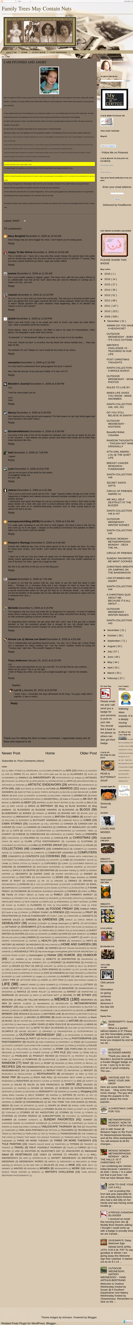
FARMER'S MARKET (81, 894)
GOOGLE (89, 927)
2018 (107, 273)
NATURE (74, 1020)
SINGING (54, 1095)
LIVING (76, 985)
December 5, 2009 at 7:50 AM (35, 579)
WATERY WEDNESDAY (63, 1158)
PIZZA (77, 1042)
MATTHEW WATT (51, 995)
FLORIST (21, 905)
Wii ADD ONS (33, 1165)
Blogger (92, 1317)
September (114, 640)
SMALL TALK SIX (52, 1098)
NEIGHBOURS (90, 1021)
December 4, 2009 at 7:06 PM (30, 452)
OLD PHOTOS (87, 1028)
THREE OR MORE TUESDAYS (72, 1140)
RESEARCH (7, 1074)
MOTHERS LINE (52, 1014)
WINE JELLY (88, 1165)
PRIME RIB (88, 1052)
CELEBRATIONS (43, 831)
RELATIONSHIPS (58, 1067)
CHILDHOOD (13, 838)
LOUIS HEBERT (10, 988)
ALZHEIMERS (8, 778)
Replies (16, 685)
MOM (25, 1010)
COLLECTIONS (12, 848)
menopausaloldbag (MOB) (24, 521)
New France (22, 1024)
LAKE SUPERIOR (23, 976)
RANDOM (8, 1062)
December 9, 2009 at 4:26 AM (63, 639)
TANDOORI (10, 1130)
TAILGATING (91, 1127)
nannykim (14, 362)
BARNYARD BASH (32, 799)
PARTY (32, 1038)
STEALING (11, 1112)
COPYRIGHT (8, 860)
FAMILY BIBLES (26, 895)
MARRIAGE (8, 995)
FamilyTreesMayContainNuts (106, 165)
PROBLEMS (21, 1056)
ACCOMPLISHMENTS (52, 771)
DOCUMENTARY (43, 877)
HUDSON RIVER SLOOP (13, 955)
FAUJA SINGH (38, 898)
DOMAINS (31, 881)
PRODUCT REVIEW (43, 1056)
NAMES (61, 1021)
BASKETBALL (51, 799)
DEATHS (30, 870)
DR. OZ (45, 881)
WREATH (36, 1172)
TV (92, 1147)
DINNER (88, 874)
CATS (16, 830)
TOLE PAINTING (11, 1144)
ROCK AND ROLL (43, 1077)
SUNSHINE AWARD (11, 1123)
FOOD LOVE (80, 905)
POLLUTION (22, 1049)
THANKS (53, 1134)
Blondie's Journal (18, 383)
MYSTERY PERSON (45, 1021)
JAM (37, 966)
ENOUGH (39, 888)
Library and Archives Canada (80, 980)
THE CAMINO (87, 1134)
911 (3, 771)
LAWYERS (89, 976)
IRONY (5, 966)
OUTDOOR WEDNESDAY (37, 1034)
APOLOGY (10, 781)
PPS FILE (60, 1052)
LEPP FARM (58, 980)
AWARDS (66, 788)
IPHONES (89, 962)
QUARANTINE (48, 1059)
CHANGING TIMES (84, 831)
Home (50, 753)
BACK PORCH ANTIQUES (47, 792)
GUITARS (20, 934)
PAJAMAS (88, 1035)
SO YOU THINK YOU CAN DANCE (66, 1102)
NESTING (9, 1024)
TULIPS (70, 1147)
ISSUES (16, 966)
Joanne (12, 294)
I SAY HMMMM (16, 959)
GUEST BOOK (39, 52)
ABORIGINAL (32, 771)
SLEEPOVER (33, 1098)
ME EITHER (84, 995)
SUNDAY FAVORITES (59, 1119)
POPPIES (47, 1049)
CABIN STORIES (12, 823)
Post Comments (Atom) (31, 760)
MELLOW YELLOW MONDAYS (33, 1000)
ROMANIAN (7, 1081)
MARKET (71, 991)
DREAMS (58, 881)
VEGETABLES (23, 1154)
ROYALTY (68, 1081)
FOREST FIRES (88, 909)
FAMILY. (58, 894)
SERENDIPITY (46, 1091)
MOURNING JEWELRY (12, 1017)
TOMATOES (60, 1144)
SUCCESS (71, 1116)
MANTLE (21, 991)
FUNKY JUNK (56, 916)
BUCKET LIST (90, 817)
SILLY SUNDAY (36, 1095)
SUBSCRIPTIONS (51, 1116)
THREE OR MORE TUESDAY (33, 1140)
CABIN (87, 820)
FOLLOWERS (62, 905)
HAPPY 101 (88, 937)
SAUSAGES (7, 1088)
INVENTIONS (73, 962)
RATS (37, 1063)
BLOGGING (68, 809)
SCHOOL (49, 1088)
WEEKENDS (66, 1161)
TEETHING (17, 1134)
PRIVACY (6, 1056)
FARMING (6, 898)
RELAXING (74, 1067)
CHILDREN (29, 838)
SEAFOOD (7, 1091)
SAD (79, 1081)
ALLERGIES (76, 774)
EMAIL (93, 884)
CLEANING (71, 841)
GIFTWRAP (11, 927)
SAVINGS (22, 1088)
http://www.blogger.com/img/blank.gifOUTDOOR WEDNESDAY (66, 951)
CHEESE (20, 834)
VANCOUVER (73, 1151)
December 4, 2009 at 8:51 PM (32, 468)
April (110, 667)
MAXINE (67, 995)
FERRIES (89, 898)
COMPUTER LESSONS (60, 852)
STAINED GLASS (53, 1109)
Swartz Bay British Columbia (25, 1127)
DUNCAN (24, 884)
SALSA (31, 1084)
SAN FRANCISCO (50, 1084)
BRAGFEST (7, 817)
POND (35, 1049)
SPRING (19, 1109)
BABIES (83, 789)
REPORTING (73, 1070)
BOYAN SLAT (87, 813)
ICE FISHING (35, 959)
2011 (107, 305)
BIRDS (31, 806)
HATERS (33, 941)
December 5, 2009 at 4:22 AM (34, 490)
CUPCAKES (50, 863)
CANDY (19, 827)
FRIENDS (58, 912)
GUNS (31, 934)
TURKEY (82, 1147)
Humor (51, 955)
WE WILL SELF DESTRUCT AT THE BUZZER (119, 502)
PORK (59, 1048)
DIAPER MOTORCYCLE (67, 874)
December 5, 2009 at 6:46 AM (48, 542)
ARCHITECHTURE (85, 781)
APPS (70, 781)
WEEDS (52, 1161)
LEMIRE (44, 980)
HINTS (89, 941)
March (111, 673)
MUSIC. (9, 1021)
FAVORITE (53, 898)
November (113, 630)
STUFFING (7, 1116)
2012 (107, 300)
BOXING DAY (68, 813)
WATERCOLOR (39, 1158)
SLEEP (19, 1098)
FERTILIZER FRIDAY (11, 902)
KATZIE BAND (11, 973)
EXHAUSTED (78, 888)
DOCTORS (25, 877)
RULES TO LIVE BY (118, 387)
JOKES (34, 969)
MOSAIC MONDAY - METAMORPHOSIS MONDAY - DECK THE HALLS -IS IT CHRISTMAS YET (116, 1156)
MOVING (45, 1017)
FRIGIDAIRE (76, 912)
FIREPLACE (47, 902)
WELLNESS (81, 1161)
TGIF (43, 1134)
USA (17, 1151)
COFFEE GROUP (52, 845)
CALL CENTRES (51, 824)
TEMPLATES (31, 1134)
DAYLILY (17, 870)
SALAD (18, 1084)
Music (94, 1017)
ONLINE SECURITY (28, 1031)
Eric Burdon (52, 888)
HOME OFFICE (26, 948)
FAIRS (84, 891)
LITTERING (64, 985)
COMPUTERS (87, 852)
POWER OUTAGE (41, 1052)
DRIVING (87, 881)
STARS (69, 1109)
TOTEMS (74, 1144)
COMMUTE (39, 853)
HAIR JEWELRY (78, 934)
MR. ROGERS (80, 1017)
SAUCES (88, 1084)
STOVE (77, 1112)
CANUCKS (46, 827)
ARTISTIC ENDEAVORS (44, 784)
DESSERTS (22, 874)
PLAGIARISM (91, 1042)
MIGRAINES (75, 1007)
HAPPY (75, 937)
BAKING (43, 796)
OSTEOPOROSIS (85, 1031)
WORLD (90, 1168)
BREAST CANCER (42, 817)
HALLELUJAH (11, 937)
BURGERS (24, 820)
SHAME (73, 1091)
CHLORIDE (45, 838)
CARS (93, 827)
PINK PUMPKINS (47, 1042)
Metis (21, 1007)
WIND (61, 1165)
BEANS (5, 802)
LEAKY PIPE (8, 980)
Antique (78, 778)
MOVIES (31, 1017)
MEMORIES (87, 1000)
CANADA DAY (85, 823)
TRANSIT (6, 1147)
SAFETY (90, 1081)
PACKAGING (74, 1035)
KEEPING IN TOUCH (30, 973)
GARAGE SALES (11, 919)
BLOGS (85, 809)
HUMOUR (90, 955)
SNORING (6, 1102)
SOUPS (52, 1105)
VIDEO (43, 1154)
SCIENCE (64, 1088)
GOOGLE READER (10, 930)
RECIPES (8, 1066)
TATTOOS (52, 1130)
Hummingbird (36, 955)
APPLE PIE (23, 781)
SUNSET (87, 1119)
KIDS (46, 973)
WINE (71, 1165)
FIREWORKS (63, 902)
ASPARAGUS (88, 785)
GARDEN (31, 919)
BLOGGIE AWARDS (46, 809)
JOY (77, 969)
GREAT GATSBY (30, 930)
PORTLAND (76, 1049)
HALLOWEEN (28, 937)
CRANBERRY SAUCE (83, 860)
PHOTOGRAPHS (81, 1038)
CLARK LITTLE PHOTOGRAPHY (42, 841)
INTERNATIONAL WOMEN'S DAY (31, 962)
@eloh (12, 318)
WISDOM (31, 1168)
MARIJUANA (56, 992)
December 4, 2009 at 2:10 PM (38, 362)
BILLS (90, 802)
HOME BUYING (9, 948)
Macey (12, 412)
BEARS (16, 802)
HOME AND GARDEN (76, 944)
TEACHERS (67, 1130)
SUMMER (7, 1119)
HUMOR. (70, 955)
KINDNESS (59, 973)
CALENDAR (34, 824)
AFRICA (81, 771)
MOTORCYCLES (86, 1014)
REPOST (88, 1070)
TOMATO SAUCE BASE (39, 1144)
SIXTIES (81, 1095)
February (112, 678)
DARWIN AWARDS (74, 867)
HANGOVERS (61, 937)
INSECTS (51, 959)
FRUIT (89, 912)
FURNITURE (72, 916)
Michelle (13, 608)
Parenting (20, 1038)
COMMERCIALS (60, 849)
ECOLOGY (80, 884)
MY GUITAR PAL (24, 1021)
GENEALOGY (11, 923)
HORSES (53, 948)
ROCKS (90, 1077)
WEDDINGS (8, 1161)
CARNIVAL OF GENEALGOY (71, 827)
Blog (61, 806)
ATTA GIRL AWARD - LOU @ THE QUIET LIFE (119, 454)
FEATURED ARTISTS (72, 898)
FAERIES (72, 891)
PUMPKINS (31, 1059)
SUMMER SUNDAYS (28, 1120)
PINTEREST (64, 1042)
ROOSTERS (22, 1081)
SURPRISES (77, 1123)
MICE (63, 1007)
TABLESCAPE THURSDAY (56, 1126)
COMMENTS (37, 848)
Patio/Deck (55, 1038)
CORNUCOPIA (24, 860)
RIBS (81, 1074)
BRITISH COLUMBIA (67, 816)
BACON (66, 792)
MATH (35, 995)
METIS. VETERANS (37, 1007)
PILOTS (31, 1042)
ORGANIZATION (64, 1031)
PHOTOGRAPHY (12, 1042)
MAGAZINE (68, 988)
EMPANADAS (11, 888)
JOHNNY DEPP (21, 969)
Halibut (93, 934)
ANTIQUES (91, 777)
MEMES (61, 999)
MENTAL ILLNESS (22, 1003)
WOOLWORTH (61, 1168)
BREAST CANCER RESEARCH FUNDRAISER (117, 466)
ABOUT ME (11, 52)
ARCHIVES (7, 785)
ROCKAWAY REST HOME (70, 1077)
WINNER (6, 1168)
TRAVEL (19, 1147)
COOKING (53, 856)
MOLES (16, 1010)
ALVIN (90, 774)
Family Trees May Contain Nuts (36, 8)
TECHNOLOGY (85, 1130)
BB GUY (88, 798)
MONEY (36, 1010)
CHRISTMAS (81, 837)
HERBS (62, 941)
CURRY (65, 863)
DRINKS (72, 881)
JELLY (81, 966)
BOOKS (52, 813)
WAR (25, 1158)
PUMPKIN (16, 1059)
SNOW (18, 1102)
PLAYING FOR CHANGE (38, 1045)
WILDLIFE (49, 1165)
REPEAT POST (55, 1070)
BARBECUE (80, 795)
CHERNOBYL (56, 834)
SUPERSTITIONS (59, 1123)
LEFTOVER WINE (28, 980)
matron (12, 490)
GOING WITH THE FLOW (69, 927)
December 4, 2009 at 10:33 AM (43, 236)
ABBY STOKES (16, 771)
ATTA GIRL (8, 788)
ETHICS (64, 888)
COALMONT (7, 845)
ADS (68, 770)
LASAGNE (51, 976)
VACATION (30, 1151)
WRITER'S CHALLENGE (59, 1171)
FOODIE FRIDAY (61, 908)
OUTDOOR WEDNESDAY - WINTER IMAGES (118, 612)
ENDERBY (26, 888)
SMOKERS (89, 1098)
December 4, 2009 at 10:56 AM (50, 252)
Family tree (44, 895)
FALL (94, 891)
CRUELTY (35, 863)
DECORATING (47, 870)
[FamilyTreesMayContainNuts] (101, 168)
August (111, 646)
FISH (94, 901)
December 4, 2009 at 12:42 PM (35, 294)
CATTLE (27, 831)
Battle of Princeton (71, 799)
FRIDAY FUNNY (40, 912)
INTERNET (56, 962)
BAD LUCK (18, 796)
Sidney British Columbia (13, 1095)
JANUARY (48, 966)
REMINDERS (36, 1070)
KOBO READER (76, 973)
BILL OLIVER (78, 802)
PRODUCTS (64, 1056)
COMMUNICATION (21, 853)
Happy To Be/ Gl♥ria (20, 252)
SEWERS (62, 1091)
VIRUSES (73, 1154)
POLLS (9, 1049)
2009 (107, 316)
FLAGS (9, 905)
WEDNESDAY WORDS (31, 1161)
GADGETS (87, 916)
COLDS (89, 845)
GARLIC (69, 920)
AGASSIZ (92, 771)
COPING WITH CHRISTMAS (80, 856)
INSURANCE (87, 959)
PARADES (6, 1038)
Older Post (88, 753)
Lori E (17, 690)
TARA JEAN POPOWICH (31, 1130)
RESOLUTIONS (25, 1074)
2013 (107, 295)
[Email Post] (24, 220)
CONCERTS (14, 856)
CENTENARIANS (63, 831)
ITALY (28, 966)
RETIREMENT (67, 1074)
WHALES (18, 1165)
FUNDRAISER (38, 916)
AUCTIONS (26, 789)
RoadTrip (25, 1077)
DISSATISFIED (8, 877)
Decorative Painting (67, 870)
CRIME (5, 863)
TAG (79, 1126)
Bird (3, 806)
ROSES (56, 1081)
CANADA (68, 823)
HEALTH (46, 940)
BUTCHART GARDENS (45, 820)
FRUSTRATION (10, 916)
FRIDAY (24, 912)
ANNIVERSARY (42, 777)
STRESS (89, 1112)
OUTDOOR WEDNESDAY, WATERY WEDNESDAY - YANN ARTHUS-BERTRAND (113, 1274)
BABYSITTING (24, 792)
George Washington (60, 923)
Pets (66, 1038)
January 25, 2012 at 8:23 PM (44, 660)
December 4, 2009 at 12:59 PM (34, 318)
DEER (83, 870)
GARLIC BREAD (85, 920)
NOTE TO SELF (42, 1028)
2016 (107, 279)
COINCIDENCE (75, 845)
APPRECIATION (55, 781)
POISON (81, 1045)
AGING (17, 774)
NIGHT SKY (24, 1028)
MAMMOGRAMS (86, 988)
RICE (90, 1074)
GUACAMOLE (79, 930)
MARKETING (87, 992)
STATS (93, 1109)
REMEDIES (88, 1067)
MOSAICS (24, 1014)
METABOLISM (62, 1003)
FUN (24, 916)
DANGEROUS (24, 867)
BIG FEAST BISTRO (58, 802)
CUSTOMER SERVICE (83, 863)
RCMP (47, 1063)
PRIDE (75, 1052)
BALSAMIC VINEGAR (60, 796)
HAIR (64, 934)
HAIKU (54, 934)
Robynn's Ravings (19, 542)
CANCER (6, 827)
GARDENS (49, 919)
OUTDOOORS (8, 1035)
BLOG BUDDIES (78, 806)
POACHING (58, 1045)
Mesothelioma (43, 1003)
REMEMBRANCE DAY (13, 1070)
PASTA (44, 1038)
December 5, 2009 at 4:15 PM (36, 608)
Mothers (36, 1014)
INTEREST (7, 962)
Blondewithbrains (18, 431)
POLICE (92, 1045)
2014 (107, 289)
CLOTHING (87, 841)
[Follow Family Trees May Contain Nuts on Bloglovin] (108, 146)
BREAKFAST (23, 817)
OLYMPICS (7, 1031)
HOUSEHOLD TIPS (24, 951)
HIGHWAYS (76, 941)
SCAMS (35, 1088)
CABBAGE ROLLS (70, 820)
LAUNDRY (65, 976)
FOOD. (41, 908)
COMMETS (78, 849)
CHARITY (7, 834)
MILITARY (89, 1007)
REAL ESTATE (75, 1063)
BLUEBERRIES (10, 813)
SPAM (64, 1105)
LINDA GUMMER (47, 985)
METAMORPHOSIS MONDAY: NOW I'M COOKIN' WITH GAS (120, 1122)
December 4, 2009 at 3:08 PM (47, 383)
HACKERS (43, 934)
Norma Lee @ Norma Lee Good (27, 639)
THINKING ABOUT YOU (75, 1137)
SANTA (70, 1084)
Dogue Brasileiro (77, 877)
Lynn (11, 468)
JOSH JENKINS (50, 969)
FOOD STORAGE (25, 909)
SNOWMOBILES (34, 1102)
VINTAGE (57, 1154)
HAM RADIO (45, 937)
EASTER (66, 884)
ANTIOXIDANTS (63, 778)
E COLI (37, 884)
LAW (77, 976)
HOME (24, 52)
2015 (107, 284)
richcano (67, 1317)
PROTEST (80, 1056)
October (112, 635)
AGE (7, 774)
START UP (81, 1109)
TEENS (5, 1134)
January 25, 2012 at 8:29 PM (40, 690)
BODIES (27, 813)
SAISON (5, 1085)
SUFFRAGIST (87, 1116)
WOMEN (45, 1168)
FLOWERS (36, 905)
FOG (49, 905)
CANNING (31, 827)
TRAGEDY (89, 1144)
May (110, 662)
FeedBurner (124, 205)
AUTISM (38, 789)
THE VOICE (7, 1137)
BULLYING (10, 820)
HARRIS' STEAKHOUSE (13, 941)
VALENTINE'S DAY (51, 1151)
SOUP (41, 1105)
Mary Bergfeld (16, 236)
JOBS (7, 969)
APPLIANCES (38, 781)
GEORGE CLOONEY (37, 923)
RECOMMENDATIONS (34, 1067)
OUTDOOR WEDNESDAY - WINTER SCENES (118, 522)
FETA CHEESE (32, 902)
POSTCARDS (22, 1052)
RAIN (91, 1059)
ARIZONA (20, 785)
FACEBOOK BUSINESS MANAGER (47, 891)
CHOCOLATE (61, 838)
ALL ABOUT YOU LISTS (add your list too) (46, 774)
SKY (91, 1095)
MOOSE (79, 1010)
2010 (107, 311)
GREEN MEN (48, 930)
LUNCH (53, 988)
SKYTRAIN (7, 1098)
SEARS (18, 1091)
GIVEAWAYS (28, 926)
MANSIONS (7, 992)
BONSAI (40, 813)
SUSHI (90, 1123)
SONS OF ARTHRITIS (24, 1105)
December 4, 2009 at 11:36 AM (34, 273)
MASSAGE (24, 995)
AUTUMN (51, 788)
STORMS (64, 1112)
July (110, 651)
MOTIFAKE (70, 1014)
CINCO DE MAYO (10, 841)
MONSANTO (66, 1010)
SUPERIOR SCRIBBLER (35, 1123)
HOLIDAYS (35, 944)
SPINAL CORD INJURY (83, 1105)
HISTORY (7, 944)
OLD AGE (72, 1028)
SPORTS (6, 1109)
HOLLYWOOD (51, 944)
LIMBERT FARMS (28, 985)
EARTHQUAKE (51, 884)
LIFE (6, 984)
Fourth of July (11, 912)
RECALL (90, 1063)
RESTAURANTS (46, 1073)
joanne (12, 273)
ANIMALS (23, 777)
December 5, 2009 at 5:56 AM (57, 521)
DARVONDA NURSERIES (49, 867)
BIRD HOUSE (16, 806)
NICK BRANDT (8, 1028)
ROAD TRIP (9, 1077)
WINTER (18, 1168)
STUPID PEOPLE (27, 1116)
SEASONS (30, 1091)
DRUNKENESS (9, 884)
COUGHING (40, 860)
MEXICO (53, 1007)
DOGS (59, 877)
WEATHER (87, 1158)
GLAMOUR (48, 927)
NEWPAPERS (76, 1024)
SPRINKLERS (34, 1109)
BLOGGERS (23, 809)
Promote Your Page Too (105, 172)
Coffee (34, 845)
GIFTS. (76, 923)
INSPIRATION (69, 959)
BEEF (27, 802)
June (110, 656)
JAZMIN (70, 966)
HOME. (40, 948)
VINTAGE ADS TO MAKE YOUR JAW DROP (119, 1080)
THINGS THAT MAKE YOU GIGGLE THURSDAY (38, 1137)
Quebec (64, 1059)
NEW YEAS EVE (57, 1024)
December (113, 321)
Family (9, 894)
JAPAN (60, 966)
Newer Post (11, 753)
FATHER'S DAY (21, 898)
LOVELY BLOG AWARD (34, 988)
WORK (76, 1168)
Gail (10, 452)
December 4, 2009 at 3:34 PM (33, 412)
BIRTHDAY (47, 806)
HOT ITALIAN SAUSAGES (74, 948)
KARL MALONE (90, 969)
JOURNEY (67, 969)
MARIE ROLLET (38, 992)
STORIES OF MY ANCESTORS (37, 1112)
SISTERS (67, 1095)
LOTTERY (88, 984)
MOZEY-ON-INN (62, 1017)
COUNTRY (54, 860)
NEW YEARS (38, 1024)
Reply (11, 243)
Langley (39, 976)
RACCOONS (78, 1059)
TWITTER (6, 1151)
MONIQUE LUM (50, 1010)
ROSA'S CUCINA (41, 1081)
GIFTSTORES (90, 923)
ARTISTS (72, 785)
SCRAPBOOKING (83, 1088)
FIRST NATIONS (80, 902)
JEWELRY (92, 966)
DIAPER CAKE (42, 874)
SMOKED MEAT (72, 1098)
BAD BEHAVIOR (80, 792)
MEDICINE (7, 1000)
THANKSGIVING (68, 1133)
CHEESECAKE (37, 834)
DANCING (7, 867)
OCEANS (59, 1028)
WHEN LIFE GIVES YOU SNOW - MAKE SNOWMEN (119, 395)
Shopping (86, 1091)
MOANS (5, 1010)
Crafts (66, 860)
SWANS (5, 1127)
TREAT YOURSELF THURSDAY (45, 1147)
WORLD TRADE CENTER (14, 1172)
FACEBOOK (20, 891)
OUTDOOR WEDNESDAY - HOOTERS (116, 423)
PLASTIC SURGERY (14, 1045)
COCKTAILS (22, 845)
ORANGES (47, 1031)
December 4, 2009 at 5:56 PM (47, 431)
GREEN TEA (63, 930)
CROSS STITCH (19, 863)
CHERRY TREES (74, 834)
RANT (16, 220)
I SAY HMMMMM (58, 52)
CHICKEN (91, 834)
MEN (4, 1003)
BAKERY (31, 796)
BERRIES (41, 802)
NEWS (90, 1024)
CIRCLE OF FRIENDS (119, 553)
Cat (7, 831)
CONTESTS (32, 856)
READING (59, 1063)
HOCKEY (21, 944)
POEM (71, 1045)
